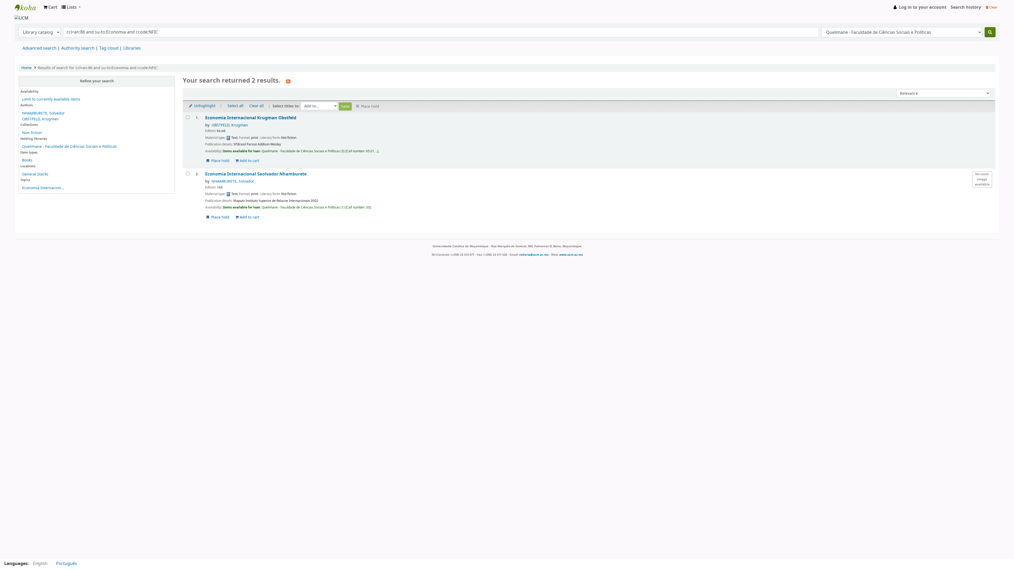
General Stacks (35, 174)
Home (26, 68)
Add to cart (249, 161)
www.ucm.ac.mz (571, 255)
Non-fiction (32, 133)
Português (66, 563)
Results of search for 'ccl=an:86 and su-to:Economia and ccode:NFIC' (98, 68)
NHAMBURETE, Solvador (43, 113)
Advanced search (39, 48)
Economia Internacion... (43, 188)
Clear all (256, 106)
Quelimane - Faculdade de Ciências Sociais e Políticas (69, 146)
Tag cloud (109, 48)
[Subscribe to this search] (288, 81)
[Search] (990, 32)
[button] (50, 7)
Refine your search (97, 81)
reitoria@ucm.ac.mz (533, 255)
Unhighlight (204, 106)
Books (27, 160)
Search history (966, 7)
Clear (992, 7)
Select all (235, 106)
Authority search (78, 48)
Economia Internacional (250, 117)
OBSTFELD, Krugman (40, 119)
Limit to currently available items (51, 99)
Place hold (219, 161)
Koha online (28, 7)
